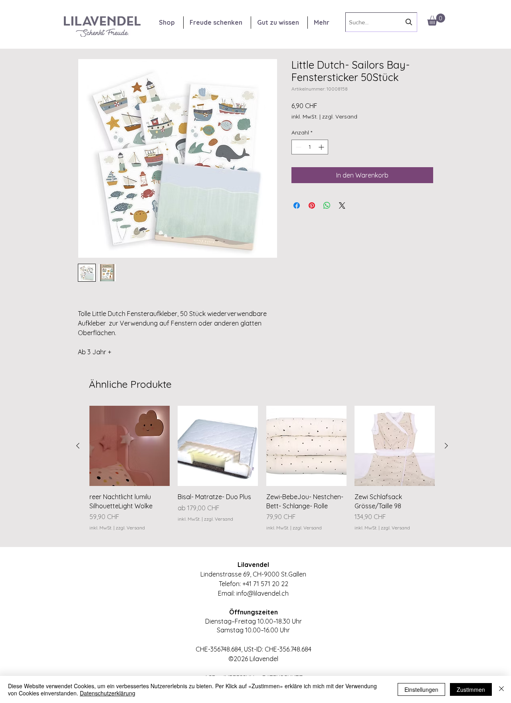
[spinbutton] (310, 147)
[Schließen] (501, 689)
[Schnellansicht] (129, 446)
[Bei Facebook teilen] (296, 205)
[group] (262, 473)
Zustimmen (471, 689)
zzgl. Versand (339, 116)
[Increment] (322, 147)
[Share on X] (342, 205)
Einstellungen (421, 689)
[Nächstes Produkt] (446, 445)
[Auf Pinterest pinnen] (312, 205)
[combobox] (381, 22)
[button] (436, 20)
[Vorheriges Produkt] (78, 445)
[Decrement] (298, 147)
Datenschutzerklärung (107, 693)
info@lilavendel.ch (262, 593)
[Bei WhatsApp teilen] (327, 205)
